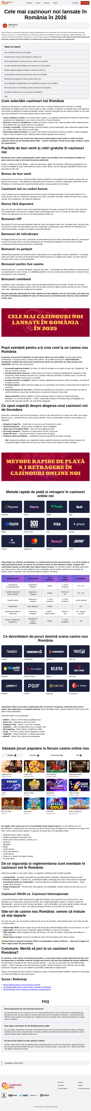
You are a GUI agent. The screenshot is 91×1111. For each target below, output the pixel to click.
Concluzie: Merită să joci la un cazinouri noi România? (23, 92)
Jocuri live (32, 755)
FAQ (6, 96)
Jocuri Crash (55, 755)
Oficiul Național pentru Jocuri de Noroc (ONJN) (21, 985)
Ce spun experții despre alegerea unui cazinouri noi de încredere (27, 66)
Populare (10, 755)
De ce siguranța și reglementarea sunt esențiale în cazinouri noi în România (31, 83)
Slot (77, 755)
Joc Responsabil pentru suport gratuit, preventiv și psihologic (27, 987)
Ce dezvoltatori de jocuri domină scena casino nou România (25, 74)
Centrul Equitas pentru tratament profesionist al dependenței (27, 989)
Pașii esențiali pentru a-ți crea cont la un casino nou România (26, 61)
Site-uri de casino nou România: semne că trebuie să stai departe (27, 88)
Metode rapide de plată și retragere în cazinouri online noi (24, 70)
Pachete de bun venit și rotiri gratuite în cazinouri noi (23, 57)
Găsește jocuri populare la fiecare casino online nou (22, 79)
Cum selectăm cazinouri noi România (17, 52)
